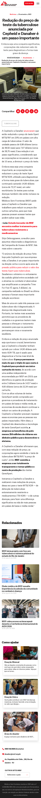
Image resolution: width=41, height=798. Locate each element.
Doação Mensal (11, 662)
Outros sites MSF (13, 770)
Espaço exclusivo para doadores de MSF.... (19, 737)
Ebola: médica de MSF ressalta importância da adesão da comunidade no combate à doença (20, 588)
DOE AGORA (29, 3)
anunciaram (29, 131)
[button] (18, 111)
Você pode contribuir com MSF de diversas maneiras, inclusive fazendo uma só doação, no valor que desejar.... (20, 702)
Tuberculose (10, 123)
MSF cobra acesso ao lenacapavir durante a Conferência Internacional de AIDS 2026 (20, 623)
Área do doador (11, 734)
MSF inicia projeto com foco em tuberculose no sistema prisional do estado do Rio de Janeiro (18, 553)
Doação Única (11, 697)
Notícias (13, 14)
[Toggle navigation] (37, 3)
